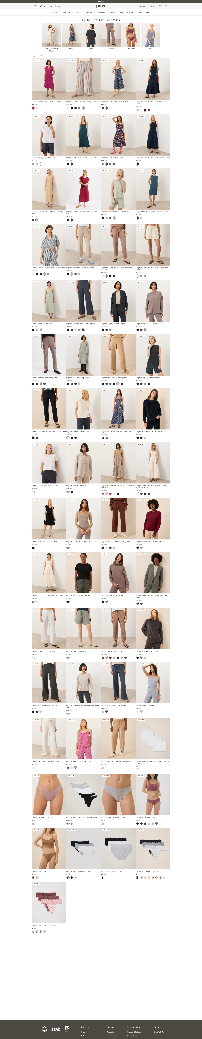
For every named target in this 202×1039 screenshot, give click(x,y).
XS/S (148, 318)
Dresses (63, 12)
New (55, 12)
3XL (59, 426)
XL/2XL (158, 318)
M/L (152, 318)
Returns (84, 1036)
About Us (110, 1032)
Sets (121, 12)
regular (125, 152)
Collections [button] (130, 12)
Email (156, 1036)
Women (43, 6)
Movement (112, 12)
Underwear (90, 12)
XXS (39, 532)
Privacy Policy (132, 1036)
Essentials (101, 12)
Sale (147, 12)
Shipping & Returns (134, 1032)
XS (39, 96)
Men (50, 6)
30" (54, 699)
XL (55, 96)
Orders (83, 1032)
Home (57, 6)
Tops (71, 12)
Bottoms (79, 12)
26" (85, 317)
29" (89, 317)
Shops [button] (140, 12)
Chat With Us (159, 1032)
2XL (59, 96)
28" (50, 699)
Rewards (153, 6)
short (118, 152)
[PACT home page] (101, 6)
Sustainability (142, 6)
